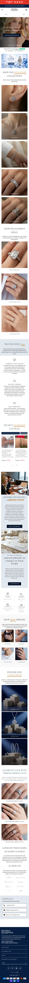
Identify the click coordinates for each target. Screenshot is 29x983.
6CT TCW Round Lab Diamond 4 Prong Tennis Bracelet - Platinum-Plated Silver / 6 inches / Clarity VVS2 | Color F (7, 454)
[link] (8, 877)
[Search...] (24, 14)
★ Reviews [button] (28, 492)
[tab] (10, 45)
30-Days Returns (19, 50)
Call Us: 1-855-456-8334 (7, 941)
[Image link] (14, 791)
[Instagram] (16, 968)
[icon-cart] (26, 9)
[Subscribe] (26, 962)
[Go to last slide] (12, 465)
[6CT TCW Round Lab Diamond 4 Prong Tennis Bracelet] (8, 441)
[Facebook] (8, 968)
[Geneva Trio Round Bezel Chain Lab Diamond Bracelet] (21, 441)
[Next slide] (16, 465)
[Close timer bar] (26, 2)
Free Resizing (10, 50)
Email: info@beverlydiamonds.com (9, 942)
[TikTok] (20, 968)
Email (3, 962)
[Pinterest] (12, 968)
